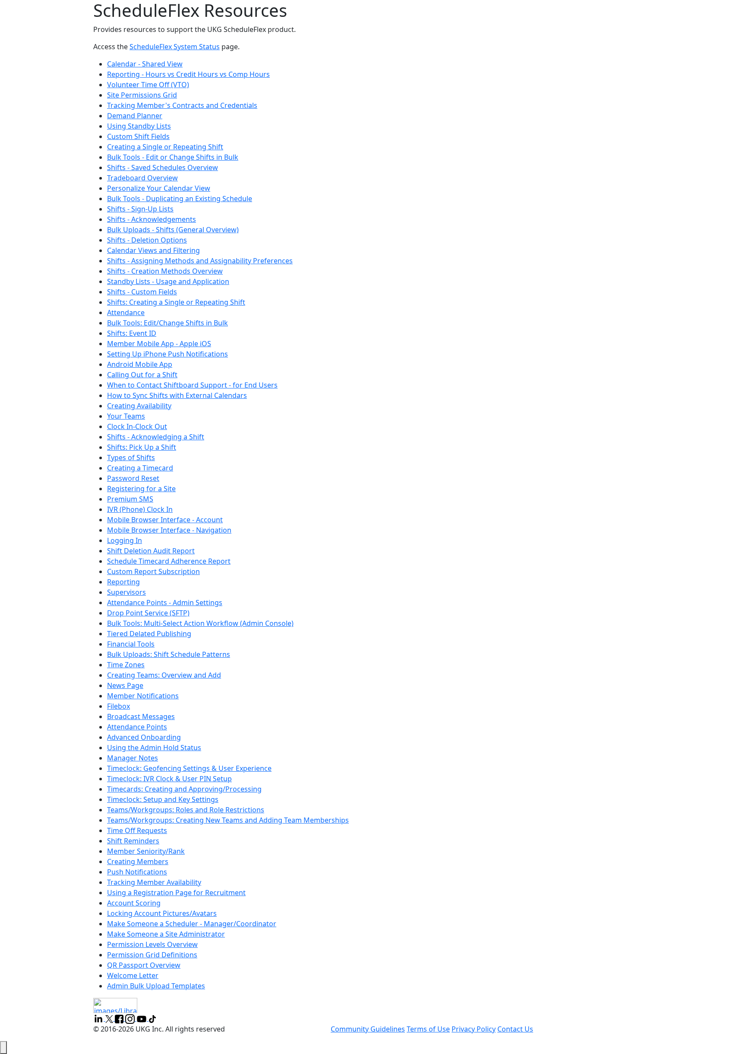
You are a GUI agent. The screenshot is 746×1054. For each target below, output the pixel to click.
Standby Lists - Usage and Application (168, 281)
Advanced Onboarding (144, 737)
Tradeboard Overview (142, 178)
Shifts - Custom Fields (142, 292)
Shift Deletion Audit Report (151, 550)
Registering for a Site (141, 488)
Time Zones (126, 664)
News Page (125, 685)
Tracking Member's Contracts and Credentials (182, 105)
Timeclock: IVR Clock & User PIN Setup (169, 778)
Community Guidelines (368, 1029)
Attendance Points (137, 727)
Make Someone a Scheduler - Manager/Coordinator (191, 923)
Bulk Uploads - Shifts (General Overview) (173, 229)
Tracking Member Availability (154, 882)
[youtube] (142, 1018)
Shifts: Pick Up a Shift (141, 447)
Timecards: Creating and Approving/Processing (184, 789)
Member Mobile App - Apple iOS (159, 343)
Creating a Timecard (140, 468)
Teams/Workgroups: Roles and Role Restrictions (185, 809)
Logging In (124, 540)
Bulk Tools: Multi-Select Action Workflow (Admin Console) (200, 623)
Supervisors (126, 592)
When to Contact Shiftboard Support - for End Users (192, 385)
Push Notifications (137, 872)
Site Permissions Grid (142, 95)
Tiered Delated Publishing (149, 633)
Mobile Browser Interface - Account (165, 519)
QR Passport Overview (143, 965)
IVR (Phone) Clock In (140, 509)
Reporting (123, 582)
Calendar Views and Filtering (153, 250)
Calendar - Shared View (145, 64)
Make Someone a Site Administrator (166, 934)
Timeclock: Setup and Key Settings (162, 799)
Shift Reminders (133, 841)
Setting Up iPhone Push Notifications (167, 354)
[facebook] (120, 1018)
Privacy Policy (474, 1029)
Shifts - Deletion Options (147, 240)
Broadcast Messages (141, 716)
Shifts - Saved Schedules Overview (162, 167)
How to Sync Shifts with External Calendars (177, 395)
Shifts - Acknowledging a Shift (155, 437)
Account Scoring (134, 903)
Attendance (126, 312)
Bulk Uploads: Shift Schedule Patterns (168, 654)
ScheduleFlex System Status (175, 46)
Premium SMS (130, 499)
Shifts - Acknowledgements (151, 219)
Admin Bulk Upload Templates (156, 986)
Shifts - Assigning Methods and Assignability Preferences (200, 260)
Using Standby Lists (139, 126)
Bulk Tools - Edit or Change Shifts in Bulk (172, 157)
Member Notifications (143, 696)
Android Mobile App (139, 364)
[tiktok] (152, 1018)
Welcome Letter (132, 975)
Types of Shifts (131, 457)
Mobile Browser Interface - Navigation (169, 530)
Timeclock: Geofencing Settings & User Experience (189, 768)
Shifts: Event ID (131, 333)
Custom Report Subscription (153, 571)
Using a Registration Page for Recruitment (176, 892)
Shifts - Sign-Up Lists (140, 209)
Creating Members (137, 861)
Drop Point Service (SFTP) (148, 613)
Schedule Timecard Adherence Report (169, 561)
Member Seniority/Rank (146, 851)
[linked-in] (99, 1018)
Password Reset (133, 478)
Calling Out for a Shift (142, 374)
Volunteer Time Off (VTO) (148, 84)
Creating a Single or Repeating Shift (165, 146)
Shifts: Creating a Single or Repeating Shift (176, 302)
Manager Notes (132, 758)
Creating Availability (139, 405)
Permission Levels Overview (152, 944)
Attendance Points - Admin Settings (164, 602)
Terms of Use (428, 1029)
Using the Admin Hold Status (154, 747)
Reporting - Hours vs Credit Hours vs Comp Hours (188, 74)
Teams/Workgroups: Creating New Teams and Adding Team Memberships (228, 820)
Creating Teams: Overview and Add (164, 675)
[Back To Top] (3, 1047)
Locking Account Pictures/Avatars (162, 913)
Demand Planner (134, 115)
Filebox (118, 706)
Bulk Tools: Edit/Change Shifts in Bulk (167, 323)
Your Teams (126, 416)
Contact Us (515, 1029)
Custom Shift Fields (138, 136)
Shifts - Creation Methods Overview (165, 271)
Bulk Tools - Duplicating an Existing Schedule (179, 198)
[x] (110, 1018)
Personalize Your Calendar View (158, 188)
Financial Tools (131, 644)
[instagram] (130, 1018)
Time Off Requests (137, 830)
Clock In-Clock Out (137, 426)
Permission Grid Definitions (152, 954)
